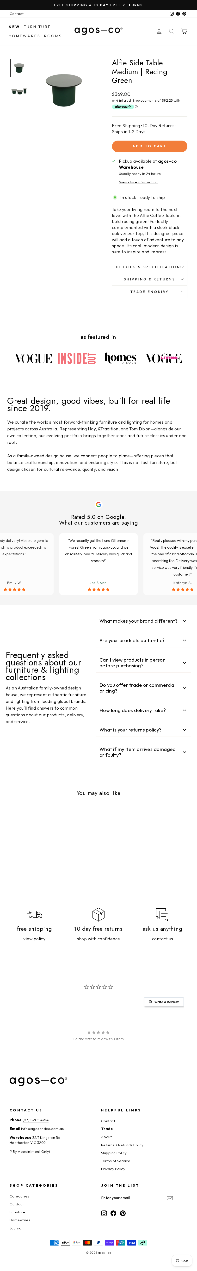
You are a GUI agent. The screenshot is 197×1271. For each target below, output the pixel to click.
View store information (138, 182)
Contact (17, 13)
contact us (162, 939)
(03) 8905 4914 (36, 1120)
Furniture (37, 26)
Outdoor (17, 1204)
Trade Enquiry (149, 292)
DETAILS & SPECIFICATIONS (150, 267)
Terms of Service (115, 1161)
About (106, 1137)
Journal (16, 1228)
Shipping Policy (114, 1153)
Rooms (53, 35)
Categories (19, 1196)
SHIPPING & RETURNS (149, 279)
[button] (143, 621)
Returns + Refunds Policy (122, 1145)
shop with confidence (98, 939)
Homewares (25, 35)
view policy (34, 939)
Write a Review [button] (166, 1002)
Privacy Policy (113, 1168)
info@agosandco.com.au (42, 1128)
